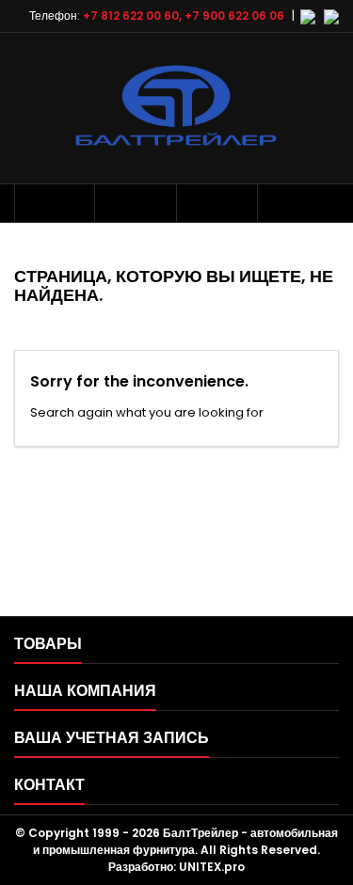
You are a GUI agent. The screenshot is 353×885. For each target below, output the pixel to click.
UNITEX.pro (212, 867)
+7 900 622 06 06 (234, 16)
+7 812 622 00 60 (131, 16)
